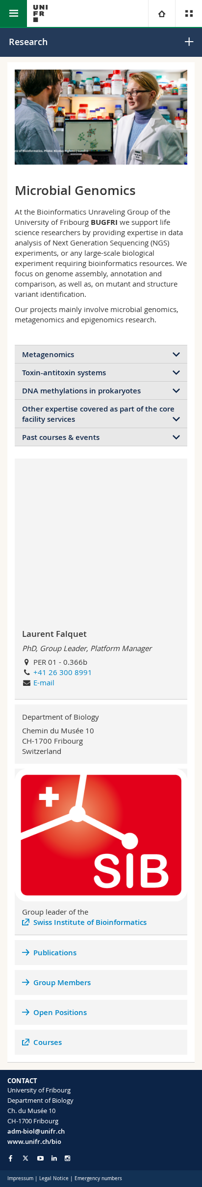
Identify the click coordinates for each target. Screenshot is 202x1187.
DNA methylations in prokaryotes (81, 391)
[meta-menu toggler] (188, 13)
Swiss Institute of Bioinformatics (90, 922)
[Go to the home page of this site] (40, 13)
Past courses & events (61, 437)
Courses (47, 1042)
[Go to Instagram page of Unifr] (67, 1158)
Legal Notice (54, 1178)
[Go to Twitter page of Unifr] (25, 1158)
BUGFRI (104, 222)
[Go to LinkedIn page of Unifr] (54, 1158)
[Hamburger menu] (13, 13)
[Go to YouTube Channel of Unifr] (40, 1158)
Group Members (62, 982)
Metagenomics (48, 354)
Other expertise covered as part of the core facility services (98, 414)
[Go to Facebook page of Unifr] (10, 1158)
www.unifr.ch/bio (34, 1141)
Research (28, 42)
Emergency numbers (98, 1178)
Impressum (20, 1178)
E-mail (43, 682)
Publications (54, 952)
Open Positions (60, 1012)
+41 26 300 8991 (62, 672)
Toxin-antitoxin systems (64, 372)
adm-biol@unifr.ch (36, 1131)
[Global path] (161, 13)
